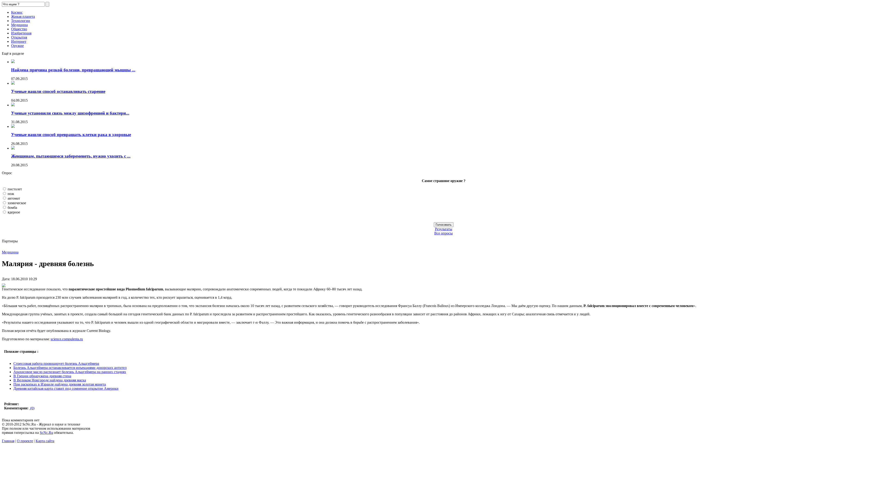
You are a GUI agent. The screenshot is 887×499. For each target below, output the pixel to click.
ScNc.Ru (46, 433)
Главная (8, 441)
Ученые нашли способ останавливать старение (58, 91)
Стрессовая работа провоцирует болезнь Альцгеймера (56, 363)
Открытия (19, 37)
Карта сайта (45, 441)
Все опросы (443, 233)
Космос (17, 12)
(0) (31, 408)
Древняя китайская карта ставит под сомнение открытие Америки (65, 388)
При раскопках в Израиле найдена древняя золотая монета (59, 384)
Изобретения (21, 33)
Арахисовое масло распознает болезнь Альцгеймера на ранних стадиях (69, 372)
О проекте (25, 441)
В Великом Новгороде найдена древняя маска (49, 380)
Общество (19, 29)
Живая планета (23, 16)
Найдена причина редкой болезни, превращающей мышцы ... (73, 69)
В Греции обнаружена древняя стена (42, 376)
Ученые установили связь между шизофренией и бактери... (70, 113)
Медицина (19, 25)
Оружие (17, 46)
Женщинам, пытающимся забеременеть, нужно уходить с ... (71, 156)
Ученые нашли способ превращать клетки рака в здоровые (71, 134)
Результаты (443, 229)
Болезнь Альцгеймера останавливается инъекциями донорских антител (70, 368)
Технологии (20, 21)
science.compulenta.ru (67, 339)
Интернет (18, 41)
